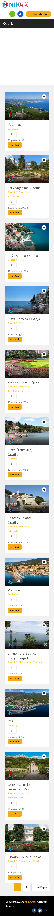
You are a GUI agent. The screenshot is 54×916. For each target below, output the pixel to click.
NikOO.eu (30, 901)
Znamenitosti (25, 192)
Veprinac (14, 124)
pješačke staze (37, 662)
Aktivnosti (23, 662)
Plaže (21, 259)
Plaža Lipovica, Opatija (24, 319)
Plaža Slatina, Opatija (23, 256)
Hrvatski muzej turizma (24, 857)
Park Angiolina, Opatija (24, 188)
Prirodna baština (15, 196)
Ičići (10, 721)
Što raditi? (12, 192)
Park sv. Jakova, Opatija (24, 382)
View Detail (14, 145)
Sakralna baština (15, 531)
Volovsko (14, 590)
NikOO (18, 115)
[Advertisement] (27, 56)
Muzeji (36, 861)
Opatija (8, 23)
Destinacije (13, 129)
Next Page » (41, 887)
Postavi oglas (40, 14)
